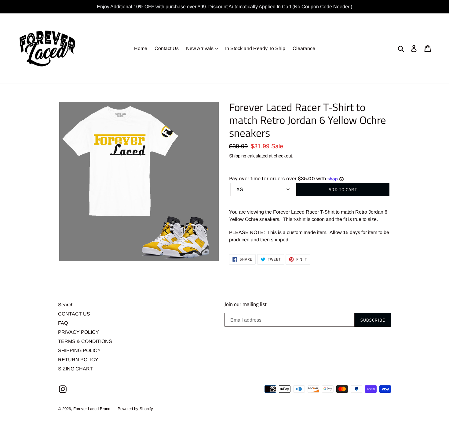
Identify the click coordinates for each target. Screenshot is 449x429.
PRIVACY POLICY (78, 332)
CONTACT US (74, 313)
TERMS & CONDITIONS (85, 341)
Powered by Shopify (135, 408)
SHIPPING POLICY (79, 350)
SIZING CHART (75, 368)
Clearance (304, 48)
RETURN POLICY (78, 359)
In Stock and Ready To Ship (255, 48)
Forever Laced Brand (91, 408)
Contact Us (167, 48)
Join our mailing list (245, 304)
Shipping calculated (248, 155)
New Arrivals (200, 48)
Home (140, 48)
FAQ (63, 323)
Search (66, 304)
